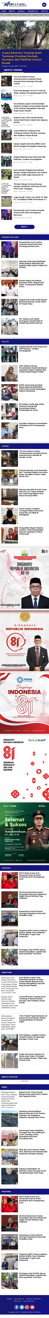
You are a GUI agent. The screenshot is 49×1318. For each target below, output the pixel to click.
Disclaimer (17, 1297)
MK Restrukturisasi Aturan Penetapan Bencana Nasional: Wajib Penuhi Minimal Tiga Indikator (33, 892)
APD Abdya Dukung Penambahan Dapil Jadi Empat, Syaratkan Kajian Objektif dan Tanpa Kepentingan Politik (33, 366)
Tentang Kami (19, 1295)
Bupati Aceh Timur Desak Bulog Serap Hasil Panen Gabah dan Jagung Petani (33, 1091)
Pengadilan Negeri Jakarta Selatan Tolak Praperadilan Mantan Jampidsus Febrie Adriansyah (31, 528)
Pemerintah (33, 11)
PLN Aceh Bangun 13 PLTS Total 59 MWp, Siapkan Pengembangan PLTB (23, 56)
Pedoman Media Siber (33, 1295)
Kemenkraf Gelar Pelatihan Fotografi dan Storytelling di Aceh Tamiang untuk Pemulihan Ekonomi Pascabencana (32, 1131)
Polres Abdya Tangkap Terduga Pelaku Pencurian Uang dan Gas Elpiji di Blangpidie (31, 508)
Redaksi (9, 1295)
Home (3, 11)
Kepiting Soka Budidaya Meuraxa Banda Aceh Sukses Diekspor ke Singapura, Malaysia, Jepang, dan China (32, 1111)
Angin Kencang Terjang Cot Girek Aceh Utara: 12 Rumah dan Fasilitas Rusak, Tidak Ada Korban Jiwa (33, 1054)
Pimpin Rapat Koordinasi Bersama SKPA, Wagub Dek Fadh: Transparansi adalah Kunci (31, 280)
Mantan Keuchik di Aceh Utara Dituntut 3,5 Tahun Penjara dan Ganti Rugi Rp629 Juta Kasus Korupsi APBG (33, 489)
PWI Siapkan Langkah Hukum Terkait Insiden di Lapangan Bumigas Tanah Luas (32, 1034)
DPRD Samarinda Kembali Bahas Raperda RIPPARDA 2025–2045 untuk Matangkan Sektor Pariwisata (32, 385)
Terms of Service (28, 1297)
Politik (44, 11)
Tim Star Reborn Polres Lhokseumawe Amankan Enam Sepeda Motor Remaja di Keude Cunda (33, 451)
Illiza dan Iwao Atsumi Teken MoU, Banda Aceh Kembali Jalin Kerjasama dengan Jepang (33, 1148)
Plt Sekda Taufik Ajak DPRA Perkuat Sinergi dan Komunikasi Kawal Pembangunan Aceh (31, 404)
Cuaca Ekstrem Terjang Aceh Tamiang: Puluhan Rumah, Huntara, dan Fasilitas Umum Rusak (32, 996)
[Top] (45, 1314)
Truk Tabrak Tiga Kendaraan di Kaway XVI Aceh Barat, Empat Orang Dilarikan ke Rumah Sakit (33, 1015)
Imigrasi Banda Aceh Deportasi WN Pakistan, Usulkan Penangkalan (33, 345)
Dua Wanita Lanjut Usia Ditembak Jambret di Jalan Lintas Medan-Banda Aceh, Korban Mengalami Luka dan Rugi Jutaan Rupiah (32, 978)
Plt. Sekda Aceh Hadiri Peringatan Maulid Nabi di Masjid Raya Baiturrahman (30, 317)
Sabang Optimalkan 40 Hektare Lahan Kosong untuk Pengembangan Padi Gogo (32, 1167)
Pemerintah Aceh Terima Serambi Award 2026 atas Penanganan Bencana (30, 241)
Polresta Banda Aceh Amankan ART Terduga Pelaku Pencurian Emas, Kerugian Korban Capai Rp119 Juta (33, 470)
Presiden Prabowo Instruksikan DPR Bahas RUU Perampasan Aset (33, 422)
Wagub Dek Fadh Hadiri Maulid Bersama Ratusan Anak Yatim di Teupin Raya (33, 298)
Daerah (21, 11)
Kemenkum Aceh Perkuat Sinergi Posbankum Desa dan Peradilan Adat (32, 910)
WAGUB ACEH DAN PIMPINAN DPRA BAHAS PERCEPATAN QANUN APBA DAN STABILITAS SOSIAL (33, 261)
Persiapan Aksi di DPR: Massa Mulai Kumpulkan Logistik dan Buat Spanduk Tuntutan (32, 948)
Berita (12, 11)
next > (24, 223)
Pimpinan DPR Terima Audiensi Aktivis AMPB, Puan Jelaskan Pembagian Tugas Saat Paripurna (33, 930)
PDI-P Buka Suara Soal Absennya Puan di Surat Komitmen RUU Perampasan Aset (31, 873)
